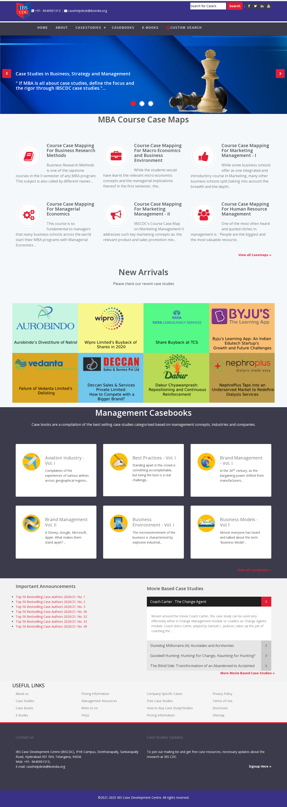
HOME (42, 27)
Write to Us (89, 708)
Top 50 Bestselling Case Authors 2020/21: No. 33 (51, 621)
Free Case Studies (160, 701)
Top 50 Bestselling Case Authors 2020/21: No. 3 (50, 607)
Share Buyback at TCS (171, 317)
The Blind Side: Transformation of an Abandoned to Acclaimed (202, 665)
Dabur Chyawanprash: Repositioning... (169, 370)
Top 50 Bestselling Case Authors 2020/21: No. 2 (50, 602)
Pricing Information (95, 694)
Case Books (24, 708)
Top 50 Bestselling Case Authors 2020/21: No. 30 (51, 611)
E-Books (22, 715)
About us (22, 694)
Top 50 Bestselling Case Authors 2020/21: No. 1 (50, 597)
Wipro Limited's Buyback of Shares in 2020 (110, 321)
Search (234, 6)
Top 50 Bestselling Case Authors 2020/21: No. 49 (51, 626)
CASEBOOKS (123, 27)
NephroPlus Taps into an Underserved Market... (241, 370)
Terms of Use (223, 701)
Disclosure (220, 708)
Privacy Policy (222, 694)
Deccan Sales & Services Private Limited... (104, 370)
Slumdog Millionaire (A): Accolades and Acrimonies (192, 645)
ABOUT (62, 27)
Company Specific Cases (164, 694)
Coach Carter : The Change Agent (178, 601)
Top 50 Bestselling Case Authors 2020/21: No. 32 (51, 616)
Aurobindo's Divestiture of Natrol (44, 317)
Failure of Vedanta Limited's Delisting (42, 367)
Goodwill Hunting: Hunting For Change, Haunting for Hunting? (202, 655)
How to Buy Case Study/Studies (170, 708)
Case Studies (25, 701)
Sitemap (218, 715)
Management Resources (99, 701)
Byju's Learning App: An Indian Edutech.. (241, 317)
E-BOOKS (150, 27)
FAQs (85, 715)
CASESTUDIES (88, 27)
